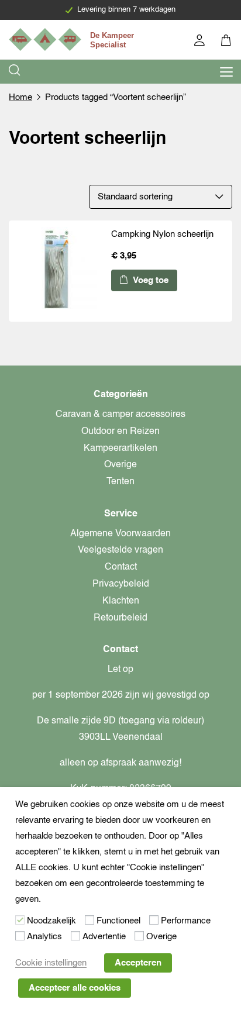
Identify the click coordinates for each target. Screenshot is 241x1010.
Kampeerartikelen (120, 448)
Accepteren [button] (138, 963)
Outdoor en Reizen (120, 431)
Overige (120, 465)
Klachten (120, 601)
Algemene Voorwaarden (120, 534)
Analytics (44, 936)
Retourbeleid (120, 618)
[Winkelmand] (226, 41)
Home (20, 97)
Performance (186, 920)
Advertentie (104, 936)
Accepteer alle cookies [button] (74, 988)
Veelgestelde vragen (120, 550)
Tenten (120, 482)
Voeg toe (149, 280)
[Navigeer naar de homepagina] (73, 39)
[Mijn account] (200, 41)
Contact (121, 567)
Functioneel (118, 920)
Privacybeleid (120, 584)
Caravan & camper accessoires (120, 414)
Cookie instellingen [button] (51, 963)
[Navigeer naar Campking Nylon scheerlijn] (57, 270)
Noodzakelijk (51, 920)
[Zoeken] (15, 71)
